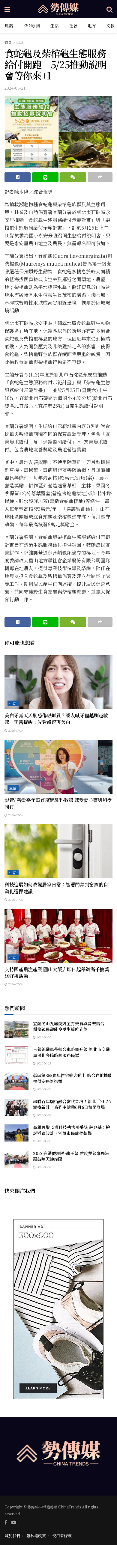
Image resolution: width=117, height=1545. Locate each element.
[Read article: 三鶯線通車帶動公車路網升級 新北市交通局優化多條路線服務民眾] (16, 1055)
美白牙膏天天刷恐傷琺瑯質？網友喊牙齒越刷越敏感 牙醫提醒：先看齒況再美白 (56, 718)
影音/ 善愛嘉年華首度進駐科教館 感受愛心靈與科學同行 (58, 803)
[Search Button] (109, 9)
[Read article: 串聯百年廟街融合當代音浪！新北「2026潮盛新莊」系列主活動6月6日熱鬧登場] (16, 1107)
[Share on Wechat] (73, 177)
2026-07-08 (14, 815)
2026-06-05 (43, 1037)
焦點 (8, 25)
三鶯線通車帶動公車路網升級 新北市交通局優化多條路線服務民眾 (71, 1052)
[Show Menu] (7, 9)
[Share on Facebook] (17, 177)
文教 (110, 25)
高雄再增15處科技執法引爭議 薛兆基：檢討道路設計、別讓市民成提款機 (71, 1130)
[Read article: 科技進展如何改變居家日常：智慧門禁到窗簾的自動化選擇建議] (58, 851)
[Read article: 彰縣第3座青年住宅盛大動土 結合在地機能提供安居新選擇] (16, 1081)
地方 (92, 25)
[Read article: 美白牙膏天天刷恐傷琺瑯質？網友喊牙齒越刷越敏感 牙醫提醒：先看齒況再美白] (58, 682)
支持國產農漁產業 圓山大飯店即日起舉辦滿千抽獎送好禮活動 (56, 972)
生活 (54, 25)
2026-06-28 (43, 1063)
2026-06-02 (43, 1115)
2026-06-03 (43, 1141)
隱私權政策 (36, 1535)
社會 (73, 25)
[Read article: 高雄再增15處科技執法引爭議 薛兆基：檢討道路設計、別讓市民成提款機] (16, 1133)
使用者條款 (62, 1535)
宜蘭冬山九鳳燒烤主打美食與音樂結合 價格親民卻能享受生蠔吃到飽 (71, 1026)
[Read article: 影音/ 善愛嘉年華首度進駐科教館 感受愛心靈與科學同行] (58, 767)
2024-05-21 (14, 88)
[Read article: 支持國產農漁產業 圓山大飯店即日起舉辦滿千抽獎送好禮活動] (58, 936)
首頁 (8, 42)
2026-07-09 (15, 730)
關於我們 (12, 1535)
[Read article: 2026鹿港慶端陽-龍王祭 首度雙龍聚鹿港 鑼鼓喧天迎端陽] (16, 1159)
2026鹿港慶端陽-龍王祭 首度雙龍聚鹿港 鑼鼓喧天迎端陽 (71, 1156)
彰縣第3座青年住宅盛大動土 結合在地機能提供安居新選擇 (72, 1078)
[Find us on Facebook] (5, 1522)
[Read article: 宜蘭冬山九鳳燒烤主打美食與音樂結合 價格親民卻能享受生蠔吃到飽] (16, 1029)
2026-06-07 (43, 1167)
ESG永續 (31, 25)
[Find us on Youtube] (13, 1522)
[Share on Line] (45, 177)
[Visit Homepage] (58, 9)
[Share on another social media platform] (100, 177)
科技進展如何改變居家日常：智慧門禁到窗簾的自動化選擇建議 (56, 888)
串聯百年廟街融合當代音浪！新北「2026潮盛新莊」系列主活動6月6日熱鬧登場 (72, 1104)
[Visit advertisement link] (58, 1309)
